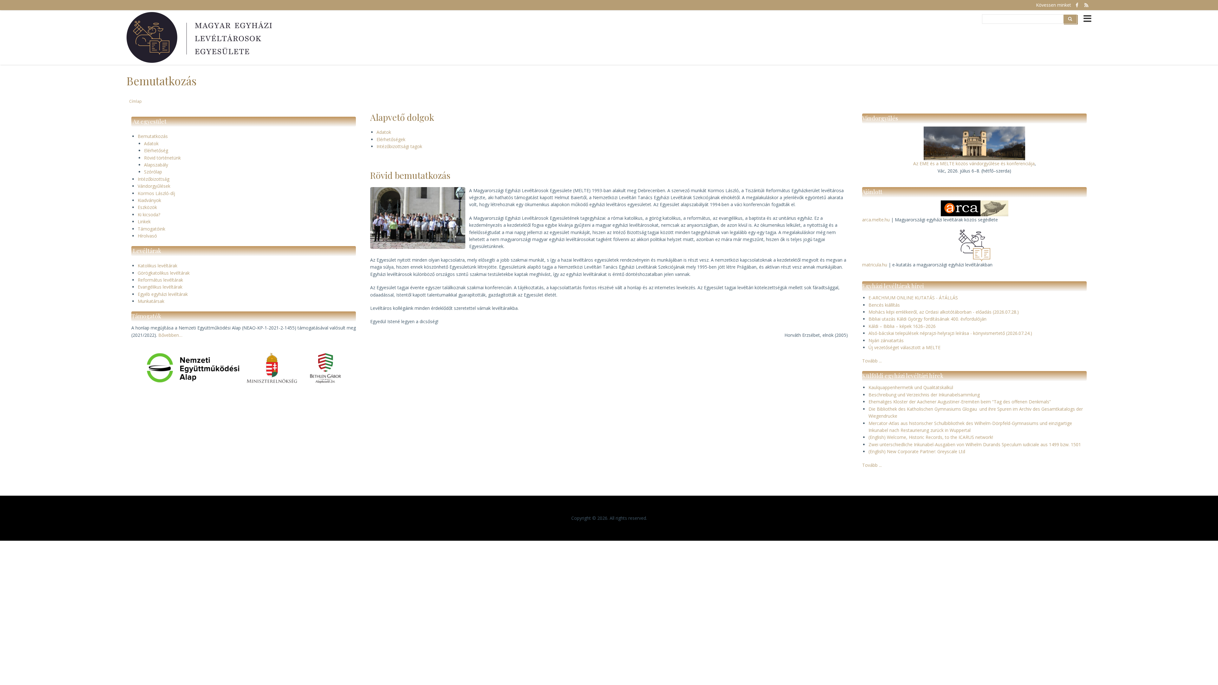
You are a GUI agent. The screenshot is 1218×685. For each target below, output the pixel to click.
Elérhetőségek (391, 139)
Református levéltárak (160, 280)
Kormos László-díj (156, 193)
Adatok (151, 143)
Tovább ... (872, 361)
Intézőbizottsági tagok (399, 146)
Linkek (144, 222)
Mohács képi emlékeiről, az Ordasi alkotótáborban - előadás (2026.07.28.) (943, 312)
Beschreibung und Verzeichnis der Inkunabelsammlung (924, 395)
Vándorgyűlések (154, 186)
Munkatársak (151, 301)
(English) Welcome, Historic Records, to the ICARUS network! (930, 437)
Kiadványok (149, 200)
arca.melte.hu (876, 220)
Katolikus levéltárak (157, 266)
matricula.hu (874, 265)
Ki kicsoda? (149, 215)
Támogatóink (151, 229)
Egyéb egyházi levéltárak (163, 294)
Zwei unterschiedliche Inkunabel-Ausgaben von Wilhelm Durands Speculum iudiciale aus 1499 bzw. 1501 (974, 444)
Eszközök (147, 207)
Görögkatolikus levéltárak (164, 273)
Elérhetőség (156, 150)
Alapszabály (156, 165)
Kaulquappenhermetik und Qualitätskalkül (910, 387)
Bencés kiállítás (884, 305)
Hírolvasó (147, 236)
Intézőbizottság (153, 179)
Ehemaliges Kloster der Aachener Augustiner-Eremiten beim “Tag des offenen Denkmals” (959, 402)
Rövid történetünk (162, 158)
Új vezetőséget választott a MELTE (904, 347)
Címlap (135, 101)
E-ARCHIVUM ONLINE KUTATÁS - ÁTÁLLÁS (913, 298)
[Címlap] (200, 37)
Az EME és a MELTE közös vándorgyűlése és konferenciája (974, 163)
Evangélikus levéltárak (160, 287)
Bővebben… (170, 335)
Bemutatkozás (153, 136)
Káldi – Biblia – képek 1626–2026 (902, 326)
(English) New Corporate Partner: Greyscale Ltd (916, 451)
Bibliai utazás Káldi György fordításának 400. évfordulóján (927, 319)
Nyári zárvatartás (886, 340)
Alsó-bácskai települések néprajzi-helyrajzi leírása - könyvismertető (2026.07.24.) (950, 333)
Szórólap (153, 172)
